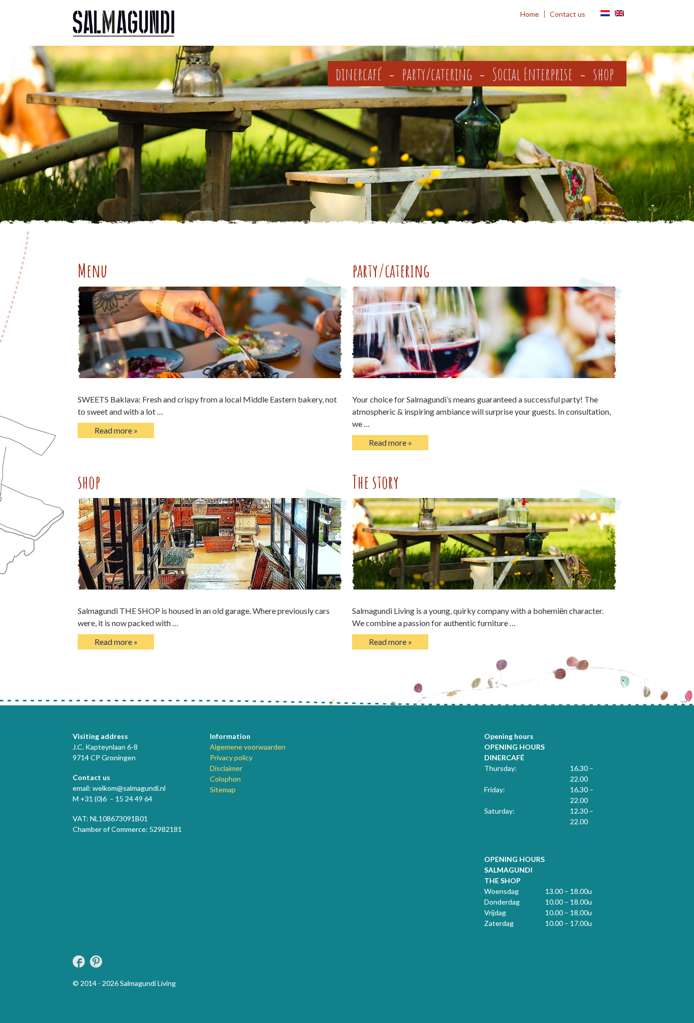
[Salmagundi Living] (123, 24)
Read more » (116, 430)
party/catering (437, 73)
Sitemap (223, 789)
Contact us (567, 14)
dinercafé (358, 73)
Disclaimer (226, 768)
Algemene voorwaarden (248, 746)
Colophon (225, 778)
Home (529, 14)
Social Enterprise (532, 73)
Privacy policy (231, 757)
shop (603, 73)
